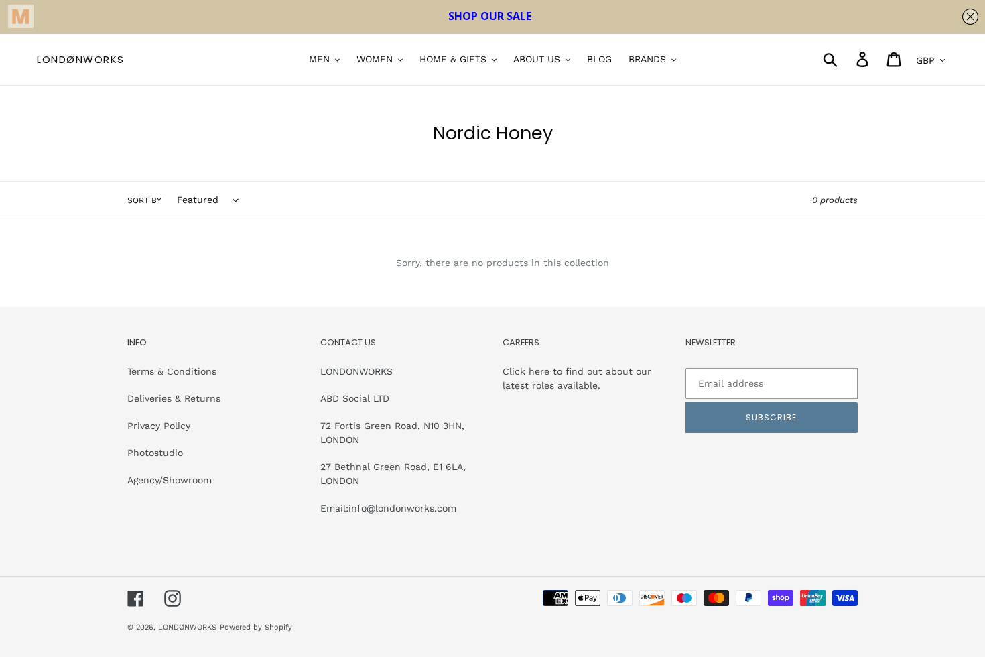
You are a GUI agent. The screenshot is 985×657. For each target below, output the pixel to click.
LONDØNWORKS (81, 60)
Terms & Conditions (171, 371)
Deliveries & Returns (173, 398)
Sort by (144, 200)
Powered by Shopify (256, 627)
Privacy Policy (158, 425)
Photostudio (155, 452)
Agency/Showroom (169, 480)
